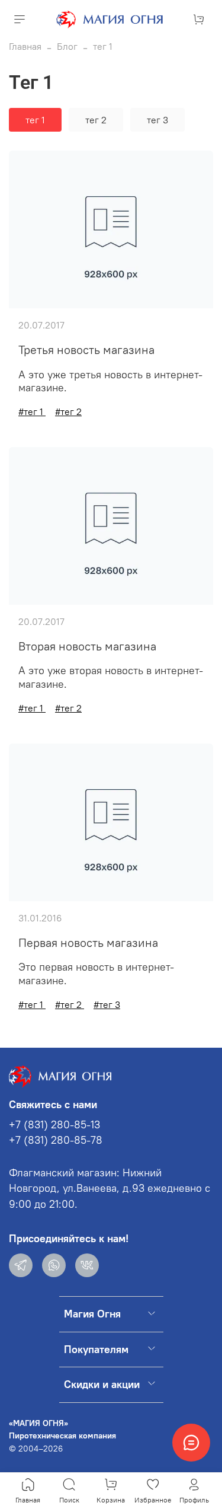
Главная (25, 46)
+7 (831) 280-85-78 (55, 1140)
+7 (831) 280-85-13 (54, 1124)
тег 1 (35, 120)
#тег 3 (107, 1004)
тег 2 (96, 120)
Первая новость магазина (88, 942)
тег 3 (157, 120)
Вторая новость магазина (87, 646)
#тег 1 (32, 411)
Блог (67, 46)
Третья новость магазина (86, 349)
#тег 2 (68, 411)
